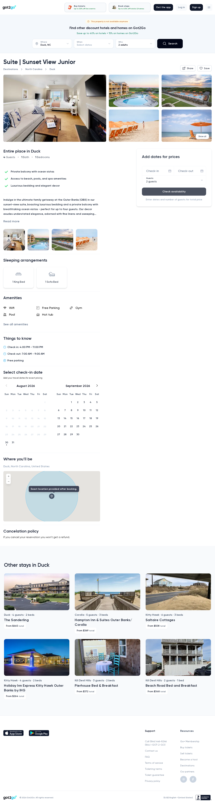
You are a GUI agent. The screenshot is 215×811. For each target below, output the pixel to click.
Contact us (151, 750)
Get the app (163, 7)
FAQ (147, 756)
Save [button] (207, 68)
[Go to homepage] (9, 7)
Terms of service (154, 763)
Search (172, 43)
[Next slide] (94, 239)
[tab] (85, 7)
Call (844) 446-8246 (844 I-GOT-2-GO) (156, 743)
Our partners (187, 771)
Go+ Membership (189, 741)
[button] (209, 7)
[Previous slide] (8, 239)
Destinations (187, 765)
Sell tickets (186, 753)
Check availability (174, 191)
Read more (11, 221)
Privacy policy (152, 781)
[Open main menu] (209, 7)
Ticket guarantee (154, 775)
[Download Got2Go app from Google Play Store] (39, 733)
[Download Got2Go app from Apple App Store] (13, 733)
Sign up (196, 7)
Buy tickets (186, 747)
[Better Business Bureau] (204, 797)
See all (15, 324)
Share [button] (190, 68)
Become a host (189, 759)
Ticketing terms (153, 769)
